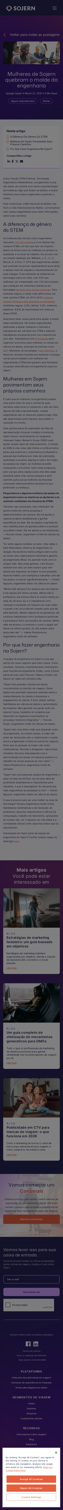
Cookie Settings (31, 1497)
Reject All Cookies (31, 1488)
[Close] (56, 1452)
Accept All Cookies (31, 1479)
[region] (31, 1477)
